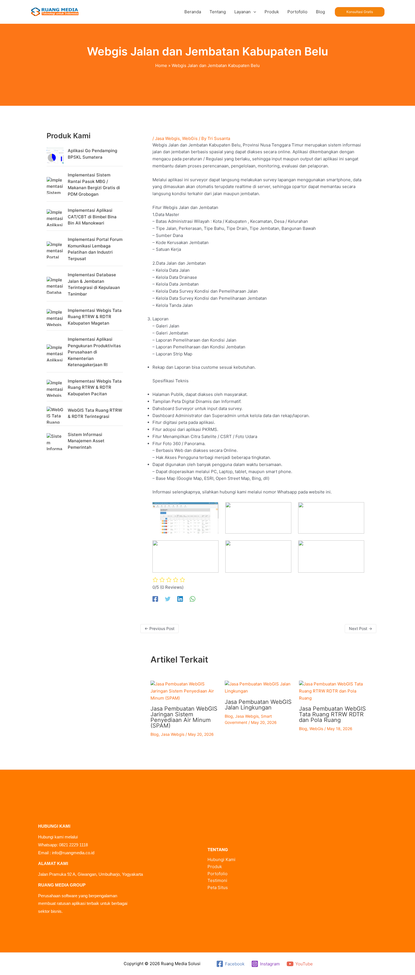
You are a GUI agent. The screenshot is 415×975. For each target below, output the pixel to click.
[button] (253, 12)
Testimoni (217, 880)
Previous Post (159, 628)
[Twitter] (168, 599)
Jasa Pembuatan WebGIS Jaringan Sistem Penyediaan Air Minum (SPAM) (183, 717)
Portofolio (217, 873)
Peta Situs (217, 887)
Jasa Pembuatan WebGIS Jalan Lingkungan (258, 704)
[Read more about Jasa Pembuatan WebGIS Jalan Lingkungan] (258, 687)
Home (161, 65)
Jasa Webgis (167, 138)
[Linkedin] (180, 599)
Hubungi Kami (221, 859)
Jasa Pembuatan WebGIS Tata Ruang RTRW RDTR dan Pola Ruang (332, 714)
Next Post (360, 628)
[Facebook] (155, 599)
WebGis (190, 138)
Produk (214, 866)
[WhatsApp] (192, 599)
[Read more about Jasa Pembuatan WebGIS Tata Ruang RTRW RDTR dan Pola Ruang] (332, 690)
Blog (154, 734)
